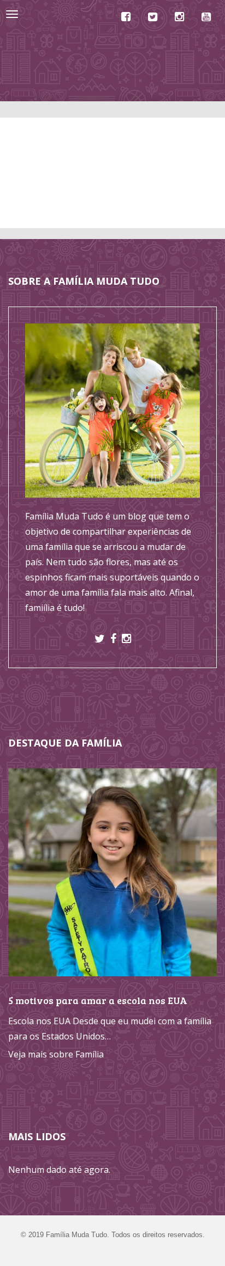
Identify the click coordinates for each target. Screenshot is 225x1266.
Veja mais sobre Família (56, 1054)
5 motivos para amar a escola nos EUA (97, 1000)
